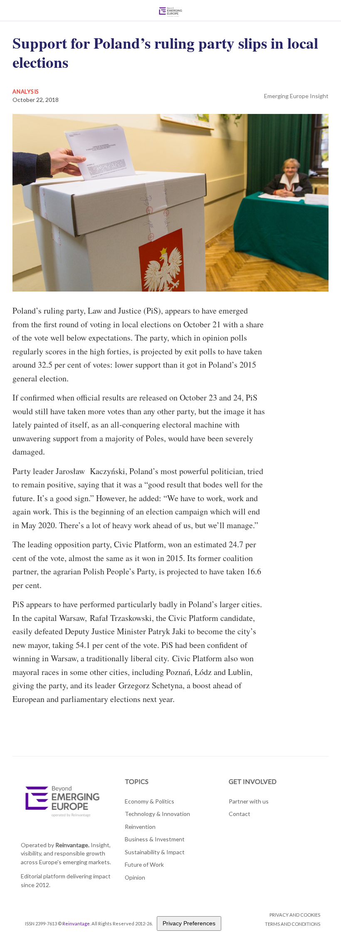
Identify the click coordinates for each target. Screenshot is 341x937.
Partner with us (249, 801)
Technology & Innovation (157, 813)
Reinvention (140, 826)
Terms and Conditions (292, 924)
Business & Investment (155, 839)
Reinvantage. (72, 844)
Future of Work (144, 864)
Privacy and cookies (294, 914)
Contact (239, 813)
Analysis (25, 91)
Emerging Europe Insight (296, 95)
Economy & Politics (149, 801)
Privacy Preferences (189, 923)
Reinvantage (76, 923)
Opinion (135, 877)
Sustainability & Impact (155, 851)
